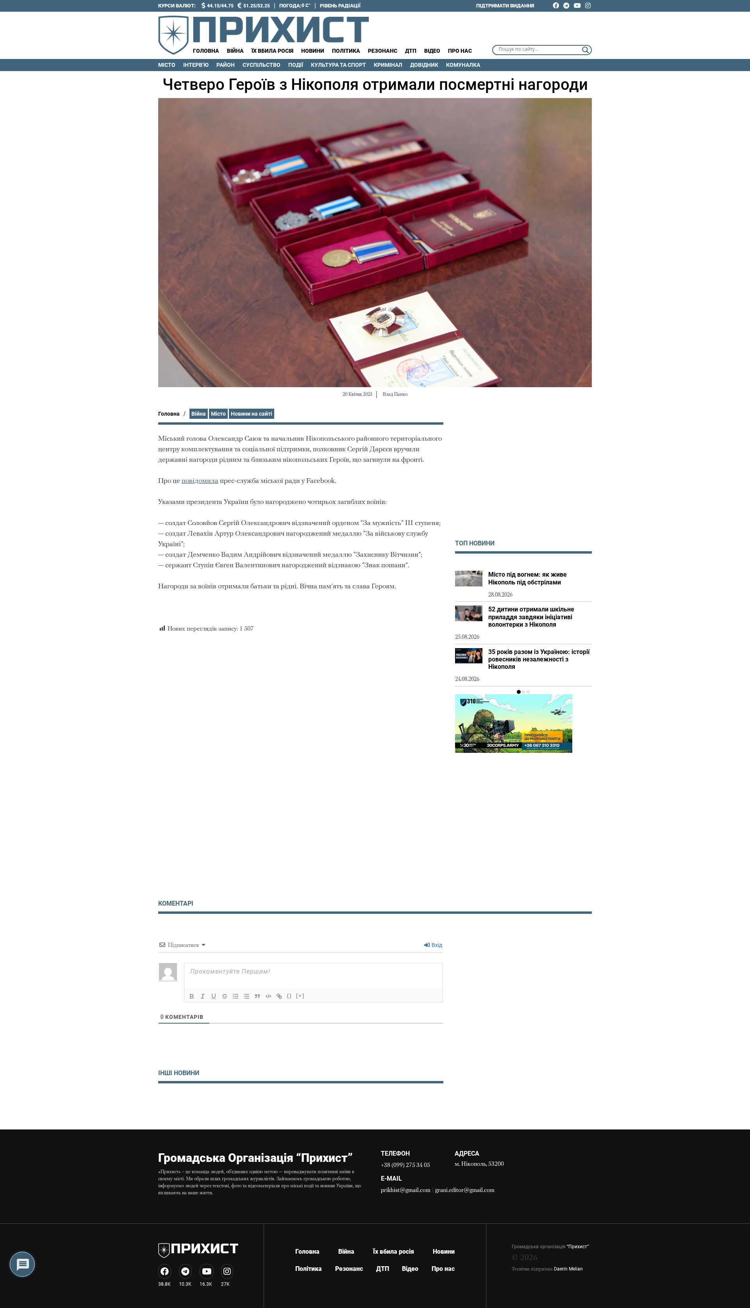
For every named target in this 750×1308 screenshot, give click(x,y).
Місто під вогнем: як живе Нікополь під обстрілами (527, 578)
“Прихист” (578, 1246)
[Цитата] (257, 996)
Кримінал (388, 65)
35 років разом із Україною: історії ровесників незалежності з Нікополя (538, 659)
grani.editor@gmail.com (465, 1191)
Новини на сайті (251, 414)
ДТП (410, 51)
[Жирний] (191, 996)
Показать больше (300, 1103)
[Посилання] (279, 996)
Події (295, 65)
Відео (432, 51)
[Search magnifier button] (585, 50)
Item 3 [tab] (528, 692)
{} (289, 996)
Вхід (436, 945)
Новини (312, 51)
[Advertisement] (523, 477)
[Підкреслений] (213, 996)
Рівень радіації (340, 6)
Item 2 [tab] (523, 692)
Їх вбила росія (272, 51)
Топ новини (475, 543)
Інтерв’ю (196, 65)
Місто (166, 65)
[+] (300, 996)
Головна (206, 51)
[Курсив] (202, 996)
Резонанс (382, 51)
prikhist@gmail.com (405, 1191)
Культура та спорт (338, 65)
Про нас (460, 51)
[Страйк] (224, 996)
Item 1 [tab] (519, 692)
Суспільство (261, 65)
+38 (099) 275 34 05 (405, 1166)
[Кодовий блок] (268, 996)
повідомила (200, 481)
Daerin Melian (568, 1269)
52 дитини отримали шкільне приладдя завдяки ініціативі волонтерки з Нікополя (531, 617)
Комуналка (463, 65)
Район (225, 65)
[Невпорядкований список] (246, 996)
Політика (346, 51)
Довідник (424, 65)
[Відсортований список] (235, 996)
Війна (235, 51)
